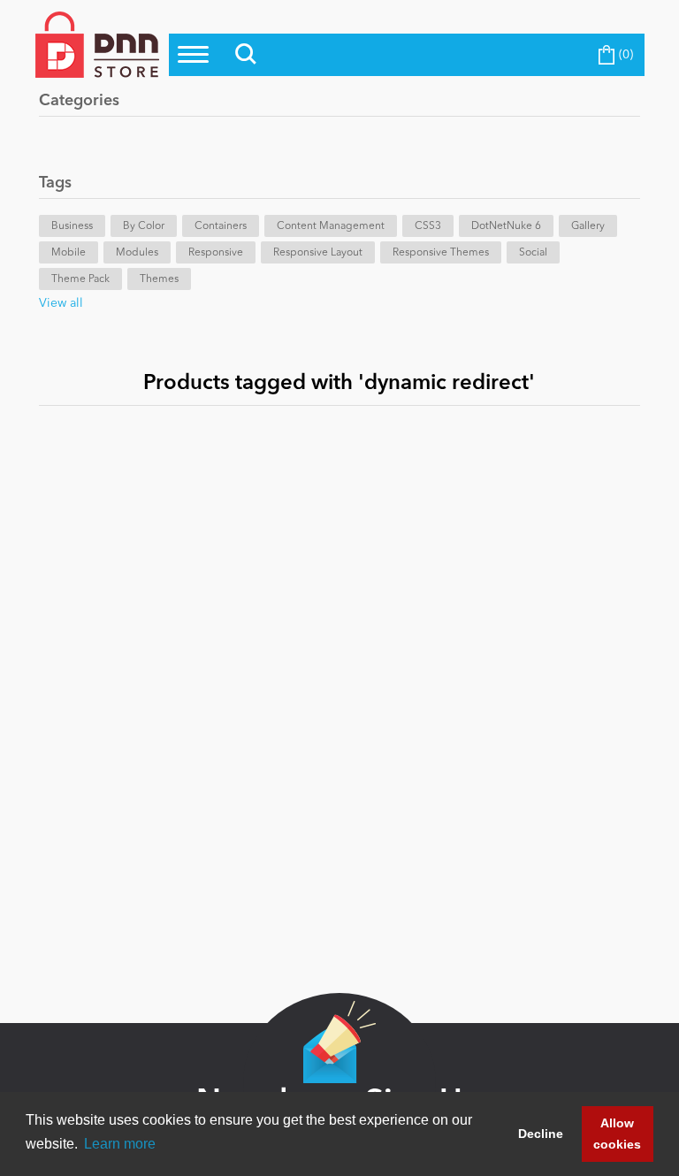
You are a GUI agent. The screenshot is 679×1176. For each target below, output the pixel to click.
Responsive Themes (441, 253)
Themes (159, 279)
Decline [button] (540, 1133)
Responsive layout (317, 253)
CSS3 (428, 226)
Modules (137, 253)
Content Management (331, 226)
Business (72, 226)
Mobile (68, 253)
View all (61, 303)
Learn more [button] (120, 1143)
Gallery (588, 226)
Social (533, 253)
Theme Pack (80, 279)
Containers (221, 226)
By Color (143, 226)
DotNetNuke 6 (506, 226)
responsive (215, 253)
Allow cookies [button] (617, 1133)
